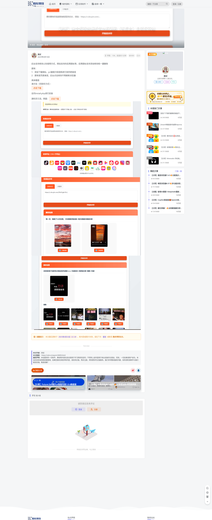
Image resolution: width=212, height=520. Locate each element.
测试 (39, 54)
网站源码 (40, 45)
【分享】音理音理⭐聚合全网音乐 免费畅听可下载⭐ (171, 148)
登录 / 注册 (177, 4)
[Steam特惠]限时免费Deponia (171, 124)
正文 (46, 45)
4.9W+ (159, 82)
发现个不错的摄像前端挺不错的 (170, 114)
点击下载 (37, 88)
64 (168, 82)
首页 (33, 45)
